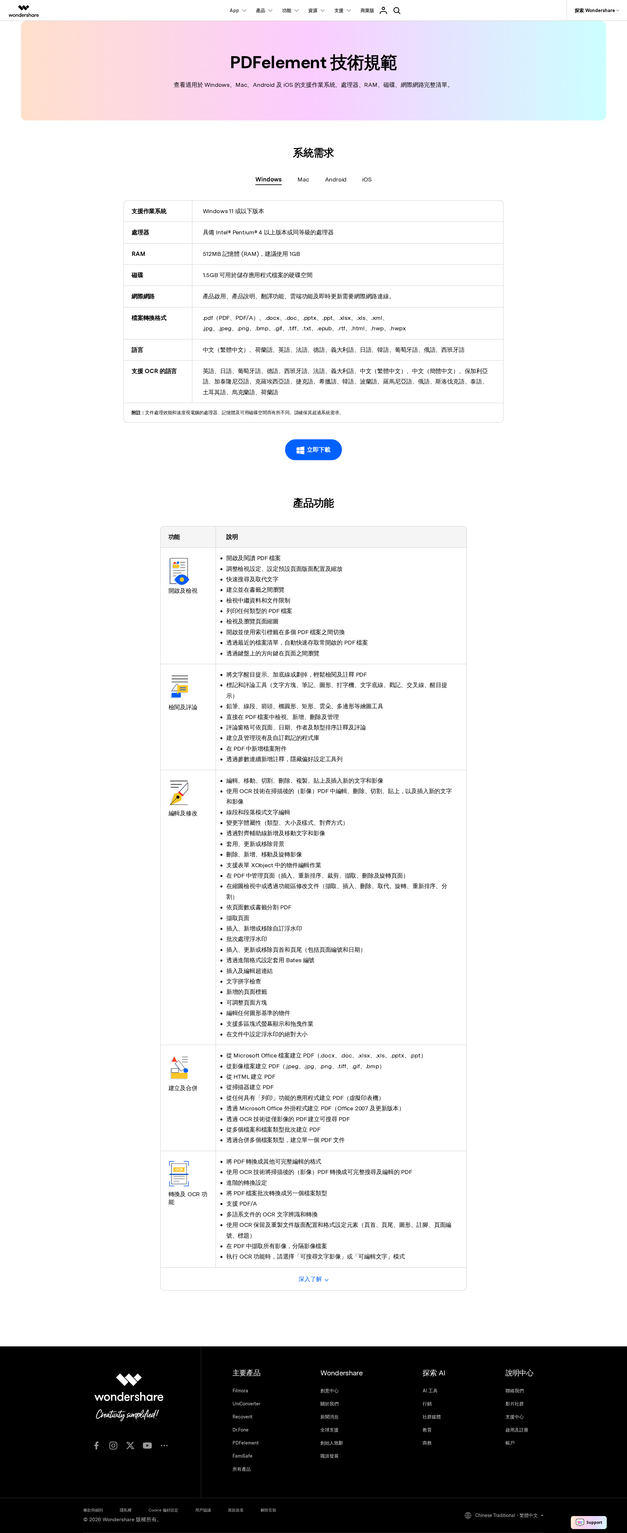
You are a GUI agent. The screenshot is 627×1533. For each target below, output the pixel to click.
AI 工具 (430, 1390)
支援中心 (515, 1416)
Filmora (240, 1390)
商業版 (367, 10)
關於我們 (329, 1403)
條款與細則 (93, 1510)
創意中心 (329, 1390)
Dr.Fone (241, 1429)
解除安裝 (268, 1510)
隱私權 (126, 1510)
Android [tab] (336, 179)
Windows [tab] (268, 179)
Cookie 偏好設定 (163, 1510)
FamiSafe (242, 1456)
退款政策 (236, 1510)
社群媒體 (432, 1416)
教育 (427, 1429)
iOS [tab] (366, 179)
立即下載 (318, 449)
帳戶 (510, 1443)
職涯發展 (329, 1456)
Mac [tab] (303, 179)
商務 (427, 1443)
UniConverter (246, 1403)
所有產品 (242, 1469)
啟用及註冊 (517, 1429)
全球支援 (329, 1429)
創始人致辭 (331, 1443)
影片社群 (515, 1403)
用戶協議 (203, 1510)
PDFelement (246, 1443)
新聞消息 (329, 1416)
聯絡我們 (515, 1390)
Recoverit (242, 1416)
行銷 (427, 1403)
